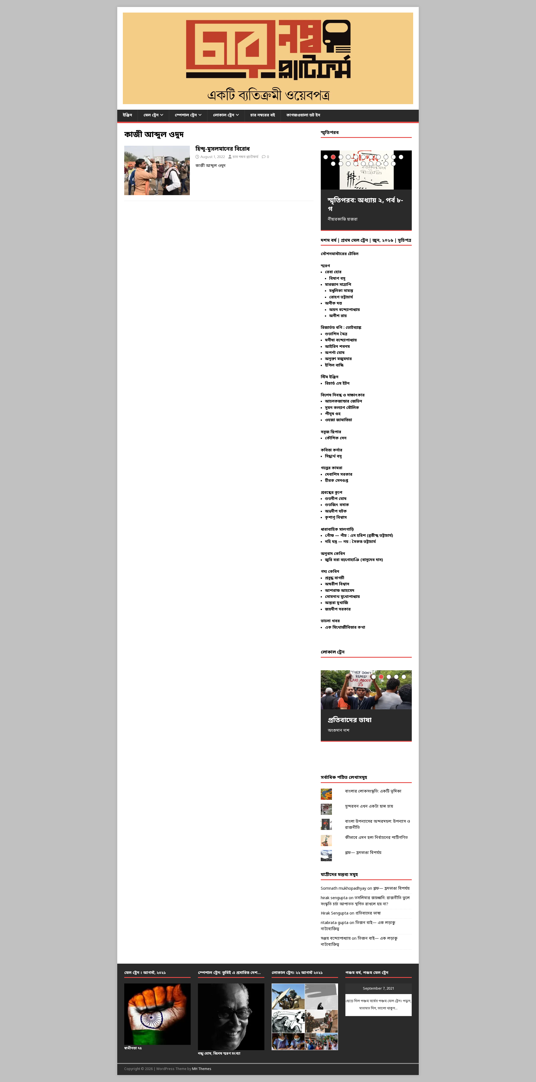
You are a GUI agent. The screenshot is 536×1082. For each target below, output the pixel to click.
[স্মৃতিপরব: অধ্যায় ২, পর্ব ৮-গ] (366, 169)
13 (340, 163)
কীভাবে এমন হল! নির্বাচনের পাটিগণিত (376, 838)
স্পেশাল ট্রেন (186, 115)
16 (363, 163)
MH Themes (201, 1069)
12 (333, 163)
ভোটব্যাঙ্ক (353, 328)
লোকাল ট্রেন (223, 115)
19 (386, 163)
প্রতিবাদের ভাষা (368, 913)
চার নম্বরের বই (262, 115)
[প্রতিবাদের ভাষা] (366, 689)
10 (393, 157)
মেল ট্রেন (151, 115)
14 (348, 163)
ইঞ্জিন (127, 115)
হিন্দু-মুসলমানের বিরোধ (222, 149)
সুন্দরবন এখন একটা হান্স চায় (369, 806)
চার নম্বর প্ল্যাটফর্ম (245, 157)
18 (378, 163)
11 (401, 157)
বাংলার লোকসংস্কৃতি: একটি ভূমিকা (373, 791)
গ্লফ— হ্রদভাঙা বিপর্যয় (363, 853)
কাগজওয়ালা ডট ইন (303, 115)
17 (370, 163)
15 (355, 163)
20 (393, 163)
